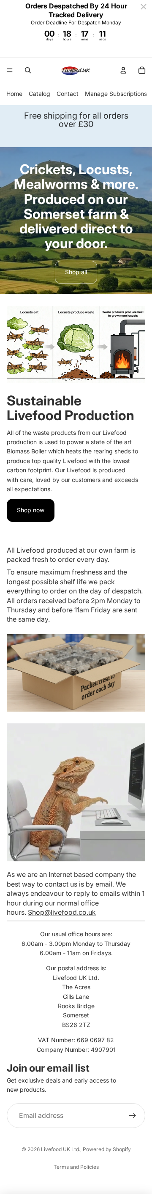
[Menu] (9, 70)
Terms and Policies (76, 1167)
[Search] (28, 70)
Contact (68, 93)
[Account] (123, 70)
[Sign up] (132, 1116)
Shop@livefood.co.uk (62, 912)
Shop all (76, 271)
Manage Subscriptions (116, 93)
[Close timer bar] (143, 6)
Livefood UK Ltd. (60, 1149)
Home (14, 93)
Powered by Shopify (107, 1149)
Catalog (39, 93)
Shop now (30, 510)
